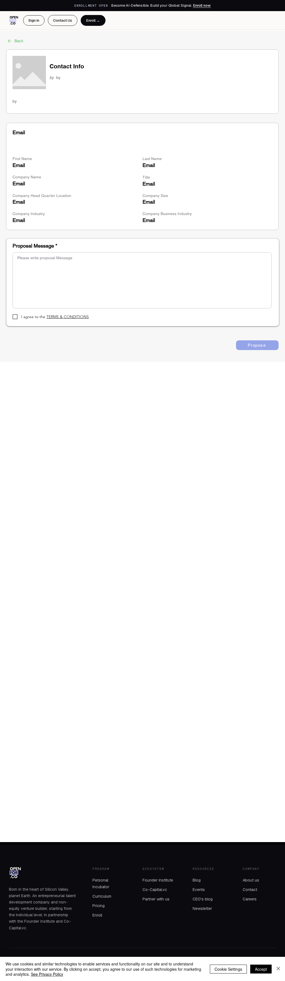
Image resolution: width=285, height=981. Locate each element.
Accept (261, 969)
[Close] (278, 969)
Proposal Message (33, 245)
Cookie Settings (228, 969)
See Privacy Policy (47, 974)
